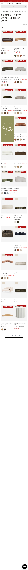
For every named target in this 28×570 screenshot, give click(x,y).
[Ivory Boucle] (5, 85)
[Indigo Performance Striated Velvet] (5, 193)
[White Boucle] (21, 113)
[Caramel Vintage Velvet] (18, 113)
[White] (5, 167)
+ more (24, 55)
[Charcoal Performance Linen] (15, 250)
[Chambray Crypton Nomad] (7, 193)
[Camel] (2, 329)
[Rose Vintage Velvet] (21, 56)
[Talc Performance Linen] (2, 113)
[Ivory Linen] (15, 222)
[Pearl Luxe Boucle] (21, 82)
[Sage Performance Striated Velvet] (21, 167)
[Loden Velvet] (7, 85)
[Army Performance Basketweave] (15, 56)
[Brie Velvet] (2, 85)
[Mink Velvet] (2, 53)
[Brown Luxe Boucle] (18, 82)
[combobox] (14, 6)
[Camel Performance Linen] (18, 56)
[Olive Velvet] (18, 222)
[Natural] (5, 53)
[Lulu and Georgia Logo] (14, 3)
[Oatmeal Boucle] (2, 167)
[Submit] (25, 6)
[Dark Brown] (5, 329)
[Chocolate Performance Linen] (5, 113)
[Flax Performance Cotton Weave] (21, 250)
